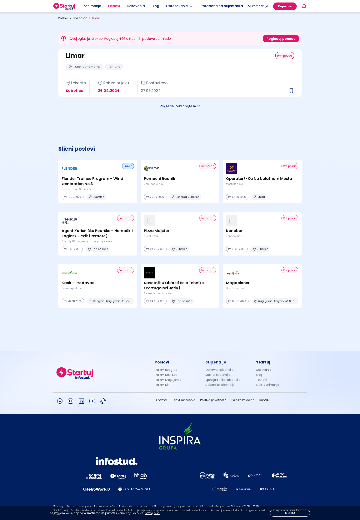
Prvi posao (80, 18)
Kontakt (265, 400)
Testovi (261, 380)
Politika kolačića (242, 400)
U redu (290, 513)
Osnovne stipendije (219, 370)
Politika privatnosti (213, 400)
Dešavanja (263, 370)
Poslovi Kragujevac (168, 380)
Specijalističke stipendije (222, 380)
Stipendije (215, 362)
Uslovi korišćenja (183, 400)
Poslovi (63, 18)
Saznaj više (152, 513)
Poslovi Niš (162, 385)
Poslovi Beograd (166, 370)
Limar (96, 18)
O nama (161, 400)
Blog (259, 375)
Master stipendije (217, 375)
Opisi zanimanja (267, 385)
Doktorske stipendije (220, 385)
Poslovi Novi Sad (166, 375)
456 (122, 38)
